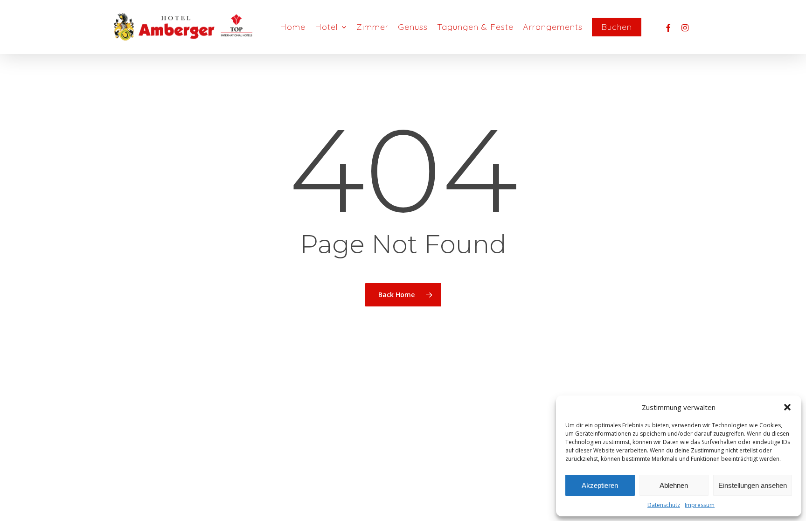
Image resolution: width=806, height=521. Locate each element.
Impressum (700, 505)
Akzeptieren (600, 485)
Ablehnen (674, 485)
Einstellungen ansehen (752, 485)
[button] (787, 407)
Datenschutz (663, 505)
